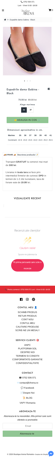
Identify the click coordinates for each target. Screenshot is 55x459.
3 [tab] (30, 81)
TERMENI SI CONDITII (27, 356)
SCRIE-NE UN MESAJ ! (27, 330)
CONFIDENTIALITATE (27, 363)
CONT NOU (27, 319)
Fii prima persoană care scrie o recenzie (27, 265)
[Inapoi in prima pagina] (5, 20)
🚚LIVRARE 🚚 (10, 154)
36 (24, 109)
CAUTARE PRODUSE (27, 327)
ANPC (27, 345)
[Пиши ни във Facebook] (51, 455)
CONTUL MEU (27, 323)
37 (31, 109)
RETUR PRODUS (27, 316)
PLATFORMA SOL (27, 348)
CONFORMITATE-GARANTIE (27, 359)
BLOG (29, 398)
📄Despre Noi (27, 393)
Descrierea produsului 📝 (27, 154)
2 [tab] (27, 81)
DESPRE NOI (27, 352)
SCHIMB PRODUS (27, 312)
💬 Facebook (27, 388)
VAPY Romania (27, 403)
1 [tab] (24, 81)
